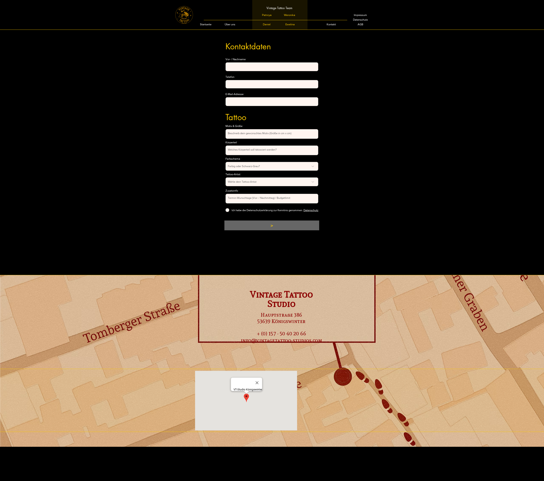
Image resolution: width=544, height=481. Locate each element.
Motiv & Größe (233, 126)
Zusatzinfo (231, 190)
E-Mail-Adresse (234, 94)
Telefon (229, 76)
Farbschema (232, 158)
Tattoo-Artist (232, 174)
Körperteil (231, 142)
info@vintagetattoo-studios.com (281, 340)
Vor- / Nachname (235, 59)
